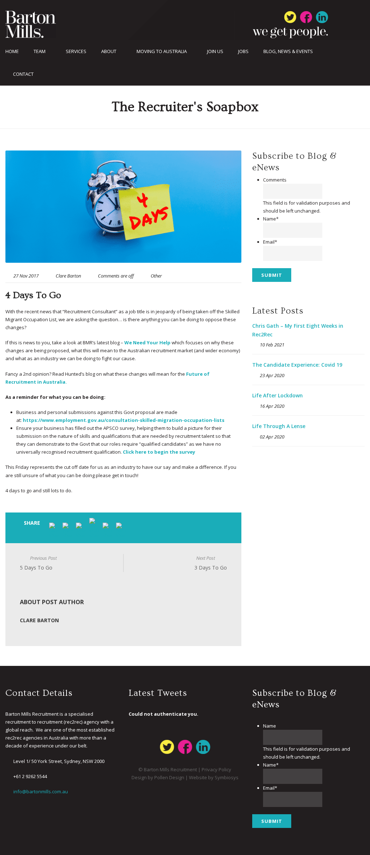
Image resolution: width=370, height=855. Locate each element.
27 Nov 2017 (26, 275)
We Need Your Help (147, 342)
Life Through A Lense (278, 426)
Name (271, 218)
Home (12, 51)
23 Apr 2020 (272, 375)
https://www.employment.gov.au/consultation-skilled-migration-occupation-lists (123, 420)
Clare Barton (68, 275)
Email (270, 242)
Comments (275, 179)
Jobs (243, 51)
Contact (23, 74)
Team (40, 51)
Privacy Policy (216, 769)
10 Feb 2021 (272, 344)
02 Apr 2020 (272, 436)
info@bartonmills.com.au (40, 791)
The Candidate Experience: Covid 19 (297, 364)
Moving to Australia (162, 51)
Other (156, 275)
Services (76, 51)
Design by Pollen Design (158, 777)
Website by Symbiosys (213, 777)
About (108, 51)
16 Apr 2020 (272, 406)
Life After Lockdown (277, 395)
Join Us (215, 51)
